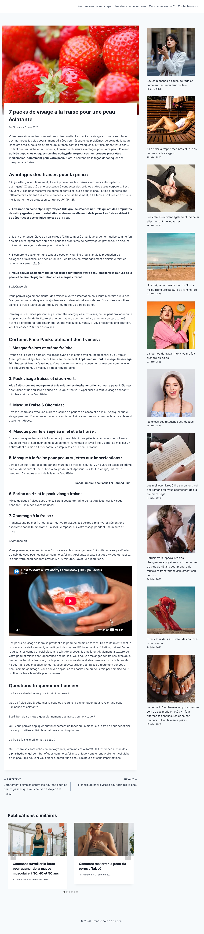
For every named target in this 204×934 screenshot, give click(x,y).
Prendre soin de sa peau (130, 6)
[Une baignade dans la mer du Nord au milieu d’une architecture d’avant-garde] (173, 256)
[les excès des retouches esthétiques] (173, 393)
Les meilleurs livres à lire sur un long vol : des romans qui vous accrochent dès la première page (173, 490)
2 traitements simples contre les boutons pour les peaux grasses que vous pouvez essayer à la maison (35, 786)
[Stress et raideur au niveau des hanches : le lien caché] (173, 610)
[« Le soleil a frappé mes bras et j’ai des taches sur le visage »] (173, 120)
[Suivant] (128, 856)
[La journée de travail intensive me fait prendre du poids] (173, 325)
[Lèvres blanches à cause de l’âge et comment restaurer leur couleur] (173, 52)
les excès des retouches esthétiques (170, 421)
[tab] (64, 892)
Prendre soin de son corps (94, 6)
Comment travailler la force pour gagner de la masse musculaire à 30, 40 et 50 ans (36, 868)
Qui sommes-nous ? (162, 6)
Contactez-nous (188, 6)
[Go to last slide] (13, 856)
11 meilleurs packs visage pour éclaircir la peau (107, 782)
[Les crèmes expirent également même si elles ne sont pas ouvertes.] (173, 188)
